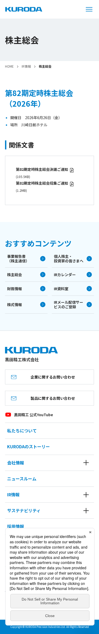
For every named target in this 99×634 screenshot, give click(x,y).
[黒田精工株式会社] (24, 9)
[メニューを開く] (91, 9)
